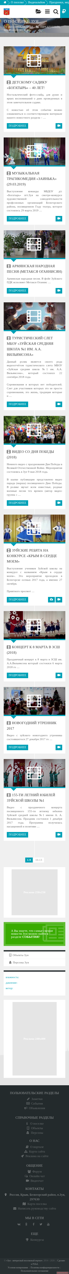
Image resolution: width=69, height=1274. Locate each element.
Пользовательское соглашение (34, 1271)
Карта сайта (37, 1151)
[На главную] (8, 3)
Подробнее (17, 125)
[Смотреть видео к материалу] (59, 126)
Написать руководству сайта (37, 1208)
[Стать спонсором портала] (64, 11)
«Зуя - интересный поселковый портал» (24, 1260)
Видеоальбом (36, 2)
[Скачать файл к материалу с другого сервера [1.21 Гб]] (51, 599)
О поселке (17, 2)
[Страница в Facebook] (33, 1224)
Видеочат (37, 1180)
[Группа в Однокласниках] (26, 1224)
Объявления (37, 1108)
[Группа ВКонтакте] (18, 1224)
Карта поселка (37, 1204)
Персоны (37, 1133)
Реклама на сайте (37, 1156)
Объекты (37, 1128)
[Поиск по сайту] (56, 11)
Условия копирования (18, 1267)
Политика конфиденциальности (45, 1267)
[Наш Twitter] (41, 1224)
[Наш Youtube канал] (48, 1224)
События (37, 1103)
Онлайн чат (37, 1176)
